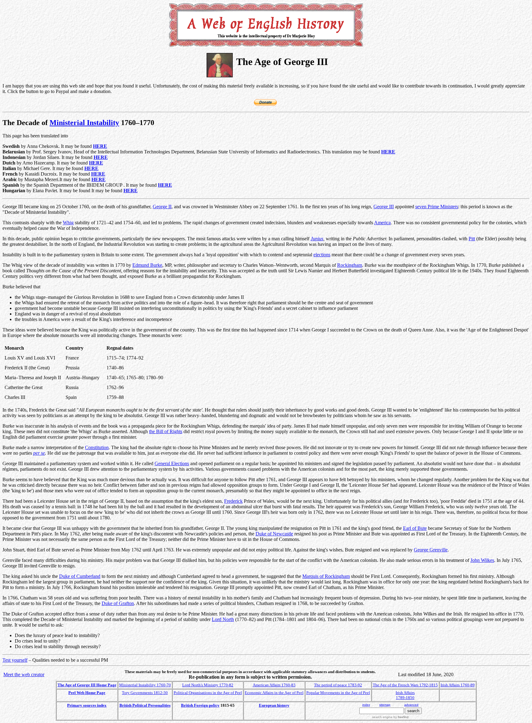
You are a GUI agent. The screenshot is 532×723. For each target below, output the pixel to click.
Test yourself (14, 660)
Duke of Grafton (118, 603)
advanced (411, 704)
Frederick (233, 501)
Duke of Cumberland (79, 576)
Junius (317, 238)
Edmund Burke (147, 265)
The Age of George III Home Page (87, 685)
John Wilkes (482, 560)
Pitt (472, 238)
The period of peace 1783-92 (338, 685)
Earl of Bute (415, 528)
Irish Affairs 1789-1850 (405, 695)
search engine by (390, 717)
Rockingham (349, 265)
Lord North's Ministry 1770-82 (207, 685)
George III (383, 206)
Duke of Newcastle (274, 533)
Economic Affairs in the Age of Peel (274, 692)
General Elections (172, 463)
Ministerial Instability (84, 123)
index (366, 704)
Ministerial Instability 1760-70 (145, 685)
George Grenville (431, 549)
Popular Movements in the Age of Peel (338, 692)
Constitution (97, 447)
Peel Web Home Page (86, 692)
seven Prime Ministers (436, 206)
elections (321, 254)
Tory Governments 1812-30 (145, 692)
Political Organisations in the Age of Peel (208, 692)
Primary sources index (87, 705)
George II (162, 206)
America (382, 222)
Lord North (223, 619)
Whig (68, 222)
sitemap (384, 704)
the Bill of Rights (165, 431)
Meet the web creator (23, 674)
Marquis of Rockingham (326, 576)
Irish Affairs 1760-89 (458, 685)
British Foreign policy (200, 705)
